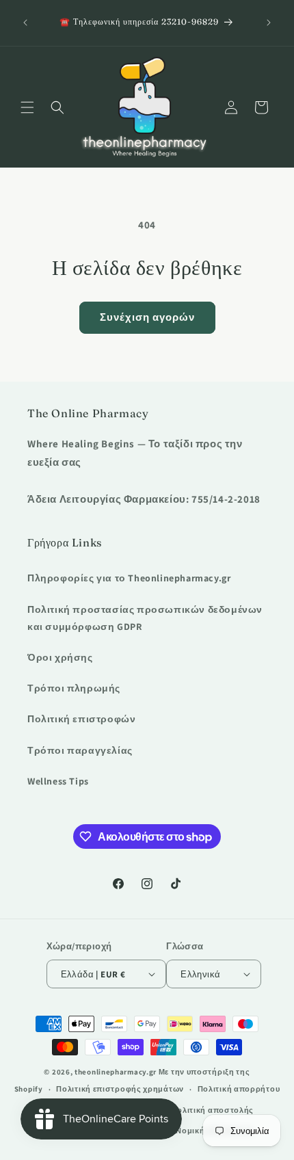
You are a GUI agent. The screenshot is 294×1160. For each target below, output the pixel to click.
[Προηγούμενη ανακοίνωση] (25, 23)
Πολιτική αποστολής (213, 1110)
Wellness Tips (58, 781)
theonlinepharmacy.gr (116, 1072)
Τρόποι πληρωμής (73, 688)
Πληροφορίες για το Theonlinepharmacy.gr (128, 578)
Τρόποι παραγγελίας (80, 750)
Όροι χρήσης (60, 657)
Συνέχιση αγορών (147, 317)
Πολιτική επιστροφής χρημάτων (120, 1089)
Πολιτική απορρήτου (239, 1089)
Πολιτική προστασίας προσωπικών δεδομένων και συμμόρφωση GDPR (145, 618)
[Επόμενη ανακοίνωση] (269, 23)
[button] (27, 107)
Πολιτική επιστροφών (81, 719)
